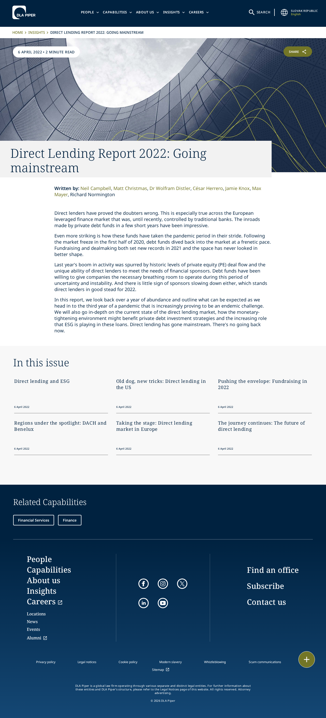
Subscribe (265, 586)
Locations (36, 614)
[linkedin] (143, 603)
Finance (70, 520)
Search (264, 12)
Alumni (34, 638)
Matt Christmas (130, 188)
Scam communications (265, 662)
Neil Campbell (95, 188)
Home (17, 32)
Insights (171, 12)
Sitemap (158, 669)
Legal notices (87, 662)
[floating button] (306, 659)
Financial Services (33, 520)
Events (33, 629)
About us (145, 12)
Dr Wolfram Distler (169, 188)
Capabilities (115, 12)
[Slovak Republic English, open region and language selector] (284, 12)
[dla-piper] (25, 12)
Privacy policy (45, 662)
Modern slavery (170, 662)
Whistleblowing (215, 662)
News (32, 621)
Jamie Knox (237, 188)
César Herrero (208, 188)
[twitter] (182, 584)
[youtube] (163, 603)
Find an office (273, 570)
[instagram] (163, 584)
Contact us (266, 602)
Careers (196, 12)
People (87, 12)
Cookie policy (128, 662)
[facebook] (143, 584)
